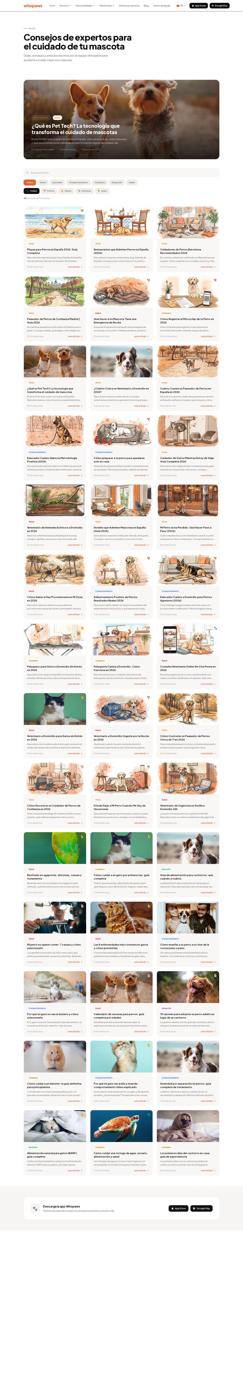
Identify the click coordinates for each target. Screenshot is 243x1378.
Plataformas (106, 5)
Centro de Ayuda (161, 5)
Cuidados (100, 182)
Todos (29, 182)
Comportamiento (78, 182)
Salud (43, 182)
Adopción (117, 182)
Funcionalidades (84, 5)
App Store (200, 5)
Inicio (52, 5)
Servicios (64, 5)
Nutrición (57, 182)
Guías (132, 182)
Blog (146, 5)
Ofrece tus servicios (129, 5)
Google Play (221, 5)
